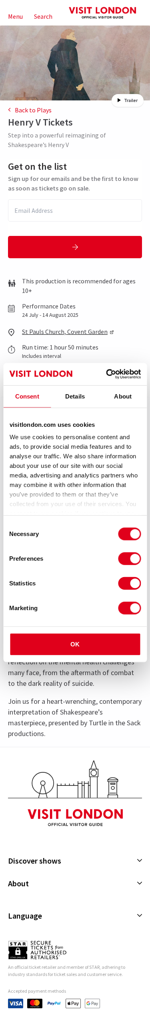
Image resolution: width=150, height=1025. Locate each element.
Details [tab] (75, 396)
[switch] (129, 558)
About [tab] (123, 396)
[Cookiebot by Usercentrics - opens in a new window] (107, 374)
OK (75, 643)
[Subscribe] (75, 247)
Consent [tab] (27, 396)
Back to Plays (33, 110)
